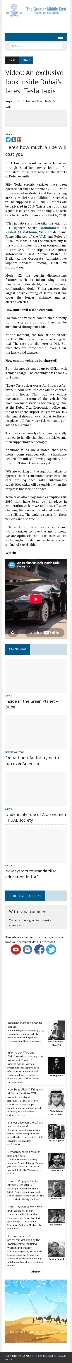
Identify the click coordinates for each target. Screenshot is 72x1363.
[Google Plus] (19, 139)
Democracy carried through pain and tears (23, 1153)
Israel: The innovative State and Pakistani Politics (24, 1209)
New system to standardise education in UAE (30, 873)
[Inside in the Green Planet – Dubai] (36, 690)
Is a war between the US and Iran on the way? (25, 1124)
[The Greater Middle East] (36, 10)
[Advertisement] (38, 23)
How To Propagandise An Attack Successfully (22, 1183)
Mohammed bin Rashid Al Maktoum (36, 230)
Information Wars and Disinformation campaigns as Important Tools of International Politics (25, 1058)
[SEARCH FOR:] (36, 45)
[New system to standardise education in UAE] (36, 860)
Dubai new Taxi (32, 101)
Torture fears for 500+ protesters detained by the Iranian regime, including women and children (23, 1241)
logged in (32, 920)
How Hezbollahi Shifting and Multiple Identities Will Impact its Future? (25, 1093)
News (8, 695)
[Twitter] (8, 139)
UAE (8, 106)
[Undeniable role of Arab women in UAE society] (36, 804)
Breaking (11, 752)
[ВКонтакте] (13, 139)
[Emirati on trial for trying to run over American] (36, 747)
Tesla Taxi (51, 101)
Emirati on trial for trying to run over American (32, 760)
